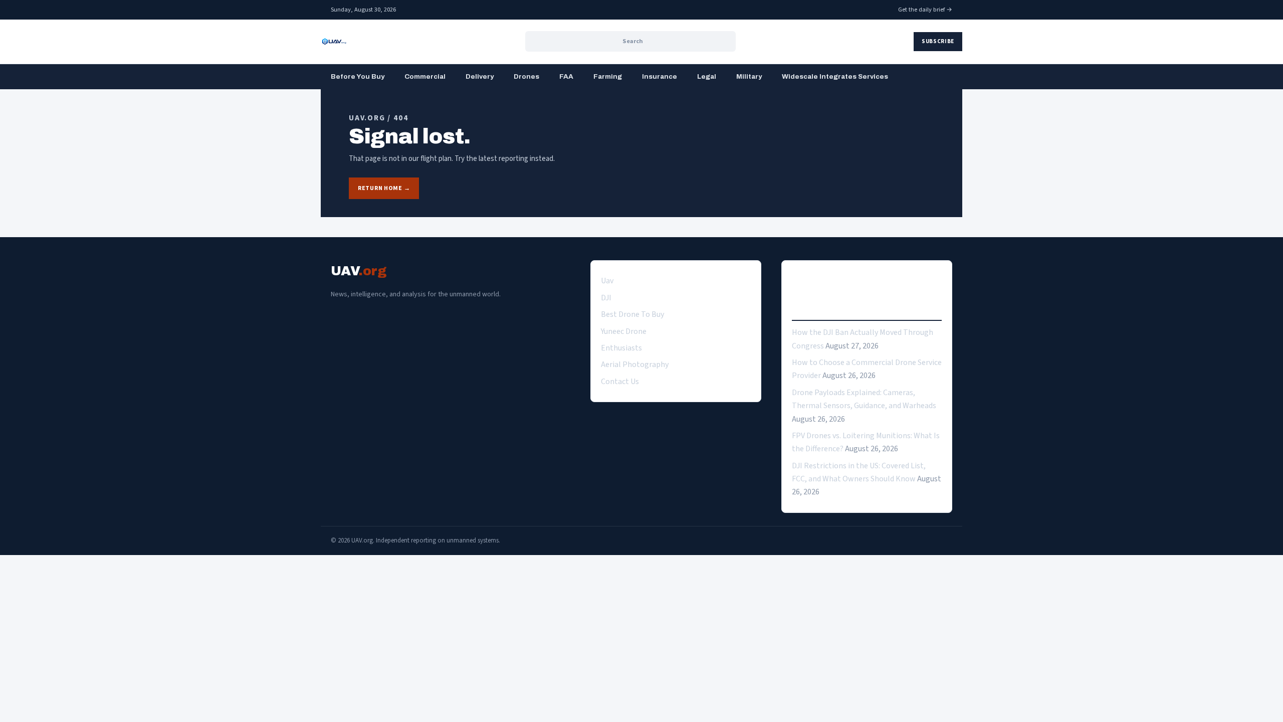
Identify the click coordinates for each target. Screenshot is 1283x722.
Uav (607, 280)
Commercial (425, 76)
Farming (607, 76)
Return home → (384, 188)
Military (749, 76)
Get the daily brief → (925, 9)
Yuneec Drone (624, 331)
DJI (606, 297)
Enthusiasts (621, 347)
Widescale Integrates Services (835, 76)
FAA (566, 76)
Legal (706, 76)
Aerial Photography (635, 364)
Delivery (480, 76)
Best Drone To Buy (632, 314)
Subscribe (938, 41)
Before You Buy (357, 76)
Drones (526, 76)
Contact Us (620, 381)
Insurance (659, 76)
